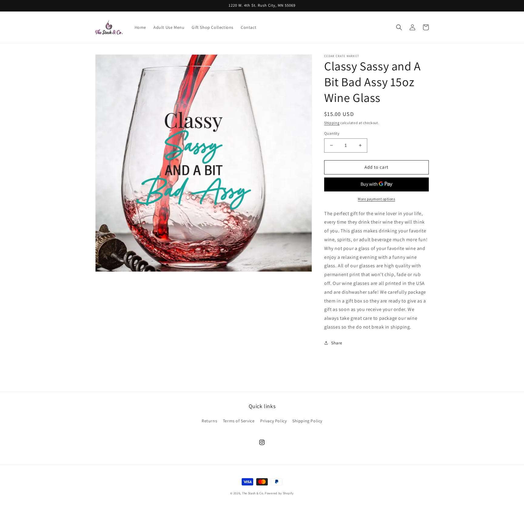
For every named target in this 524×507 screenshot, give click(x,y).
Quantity (331, 133)
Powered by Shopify (279, 493)
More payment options (376, 199)
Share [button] (336, 343)
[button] (399, 27)
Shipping (332, 122)
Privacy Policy (273, 421)
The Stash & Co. (253, 493)
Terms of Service (239, 421)
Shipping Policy (307, 421)
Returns (209, 421)
